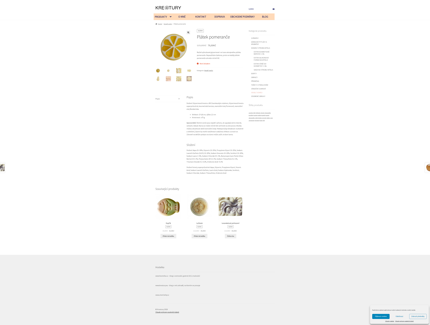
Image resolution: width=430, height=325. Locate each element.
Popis (157, 99)
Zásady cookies (389, 321)
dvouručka (268, 113)
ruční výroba (258, 118)
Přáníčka (255, 81)
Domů (160, 24)
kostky (255, 115)
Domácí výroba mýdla (260, 48)
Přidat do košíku (168, 236)
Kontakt (200, 16)
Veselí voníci (168, 24)
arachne (251, 113)
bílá (254, 113)
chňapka (258, 113)
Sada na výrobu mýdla (263, 70)
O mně (182, 16)
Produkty (161, 16)
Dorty (254, 73)
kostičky (251, 115)
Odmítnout (399, 316)
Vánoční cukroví (258, 89)
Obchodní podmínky (242, 16)
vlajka (268, 118)
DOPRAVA (219, 16)
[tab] (168, 99)
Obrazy (254, 77)
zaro (271, 118)
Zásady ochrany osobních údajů (404, 321)
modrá (267, 115)
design (263, 113)
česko (261, 120)
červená (257, 120)
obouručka (252, 118)
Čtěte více (230, 236)
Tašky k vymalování (259, 85)
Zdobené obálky (258, 96)
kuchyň (263, 115)
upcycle (264, 118)
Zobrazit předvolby (418, 316)
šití (264, 120)
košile (259, 115)
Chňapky (255, 38)
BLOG (265, 16)
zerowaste (252, 120)
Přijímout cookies (381, 316)
